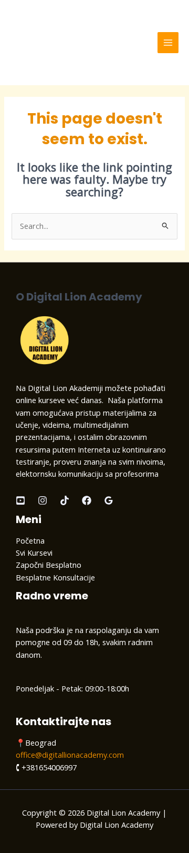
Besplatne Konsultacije (55, 577)
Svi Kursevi (34, 552)
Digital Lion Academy (72, 42)
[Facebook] (86, 500)
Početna (30, 540)
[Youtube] (20, 500)
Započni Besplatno (48, 564)
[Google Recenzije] (108, 500)
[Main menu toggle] (168, 42)
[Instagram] (42, 500)
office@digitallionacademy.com (70, 754)
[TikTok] (64, 500)
